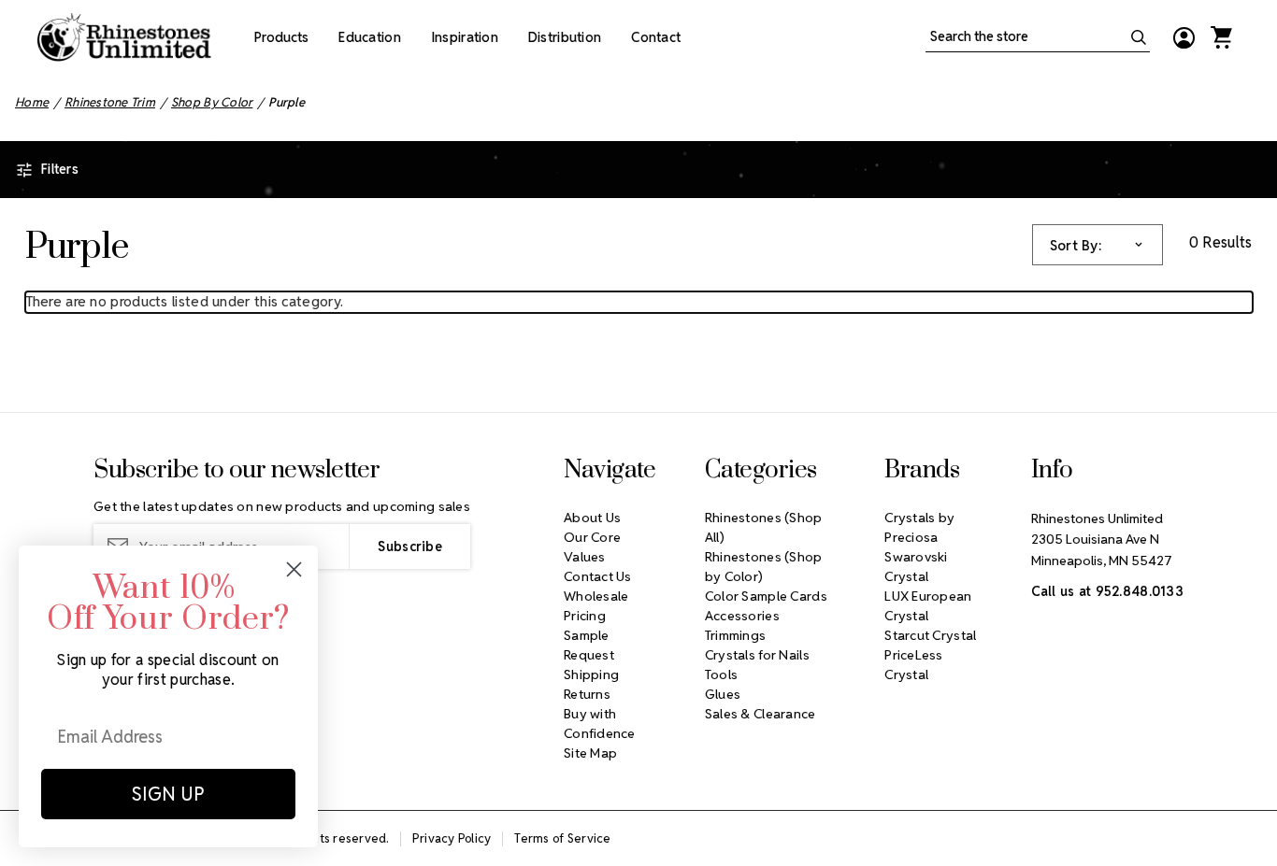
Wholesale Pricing (596, 606)
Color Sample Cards (766, 596)
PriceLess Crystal (913, 664)
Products (281, 37)
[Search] (1138, 37)
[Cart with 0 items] (1221, 37)
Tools (721, 674)
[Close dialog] (294, 569)
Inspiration (464, 37)
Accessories (742, 615)
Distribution (564, 37)
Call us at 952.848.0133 (1107, 591)
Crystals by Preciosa (919, 527)
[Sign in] (1183, 37)
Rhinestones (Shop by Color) (764, 566)
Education (369, 37)
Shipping (591, 674)
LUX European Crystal (927, 606)
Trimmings (736, 635)
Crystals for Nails (757, 654)
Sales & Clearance (760, 713)
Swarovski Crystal (916, 566)
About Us (592, 517)
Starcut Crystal (930, 635)
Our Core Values (592, 547)
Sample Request (589, 645)
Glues (722, 694)
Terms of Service (562, 838)
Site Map (590, 753)
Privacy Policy (452, 838)
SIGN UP (168, 794)
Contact (656, 37)
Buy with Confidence (600, 723)
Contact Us (598, 576)
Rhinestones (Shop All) (764, 527)
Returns (587, 694)
